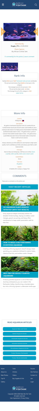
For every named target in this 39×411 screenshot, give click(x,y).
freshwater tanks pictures (23, 81)
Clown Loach (29, 154)
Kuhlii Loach (22, 154)
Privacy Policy (25, 398)
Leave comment (29, 56)
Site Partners (34, 372)
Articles (14, 372)
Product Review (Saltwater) (19, 358)
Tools (14, 369)
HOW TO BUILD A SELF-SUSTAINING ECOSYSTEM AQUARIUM (17, 243)
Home (2, 369)
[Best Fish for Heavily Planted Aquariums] (19, 264)
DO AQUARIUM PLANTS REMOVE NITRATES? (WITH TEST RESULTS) (16, 208)
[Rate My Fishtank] (19, 6)
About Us (4, 372)
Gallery (3, 382)
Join (31, 378)
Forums (32, 369)
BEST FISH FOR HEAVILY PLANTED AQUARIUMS (16, 274)
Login (32, 382)
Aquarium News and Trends (19, 329)
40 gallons (19, 164)
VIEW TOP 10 (19, 93)
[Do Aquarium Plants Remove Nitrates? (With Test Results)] (19, 198)
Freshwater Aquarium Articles (19, 339)
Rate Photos (4, 375)
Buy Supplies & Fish (18, 378)
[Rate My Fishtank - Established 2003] (19, 388)
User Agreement (15, 398)
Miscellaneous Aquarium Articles (19, 348)
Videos (14, 375)
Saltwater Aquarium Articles (19, 343)
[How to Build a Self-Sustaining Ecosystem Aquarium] (19, 233)
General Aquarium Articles (19, 334)
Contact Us (33, 375)
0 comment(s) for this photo (14, 56)
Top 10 (3, 378)
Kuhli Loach (14, 154)
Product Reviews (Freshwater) (19, 353)
